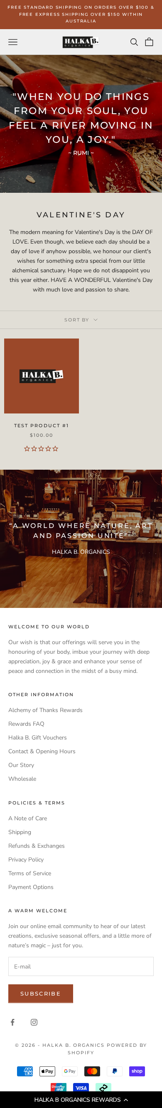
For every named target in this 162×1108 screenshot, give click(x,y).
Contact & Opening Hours (42, 751)
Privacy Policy (26, 860)
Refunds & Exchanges (36, 846)
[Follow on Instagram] (34, 1022)
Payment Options (31, 887)
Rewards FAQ (26, 724)
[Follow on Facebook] (12, 1022)
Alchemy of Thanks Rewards (45, 710)
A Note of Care (27, 818)
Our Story (21, 765)
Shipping (19, 832)
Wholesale (22, 779)
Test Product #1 (41, 425)
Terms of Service (29, 873)
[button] (81, 1099)
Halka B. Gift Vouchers (37, 738)
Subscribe (40, 993)
